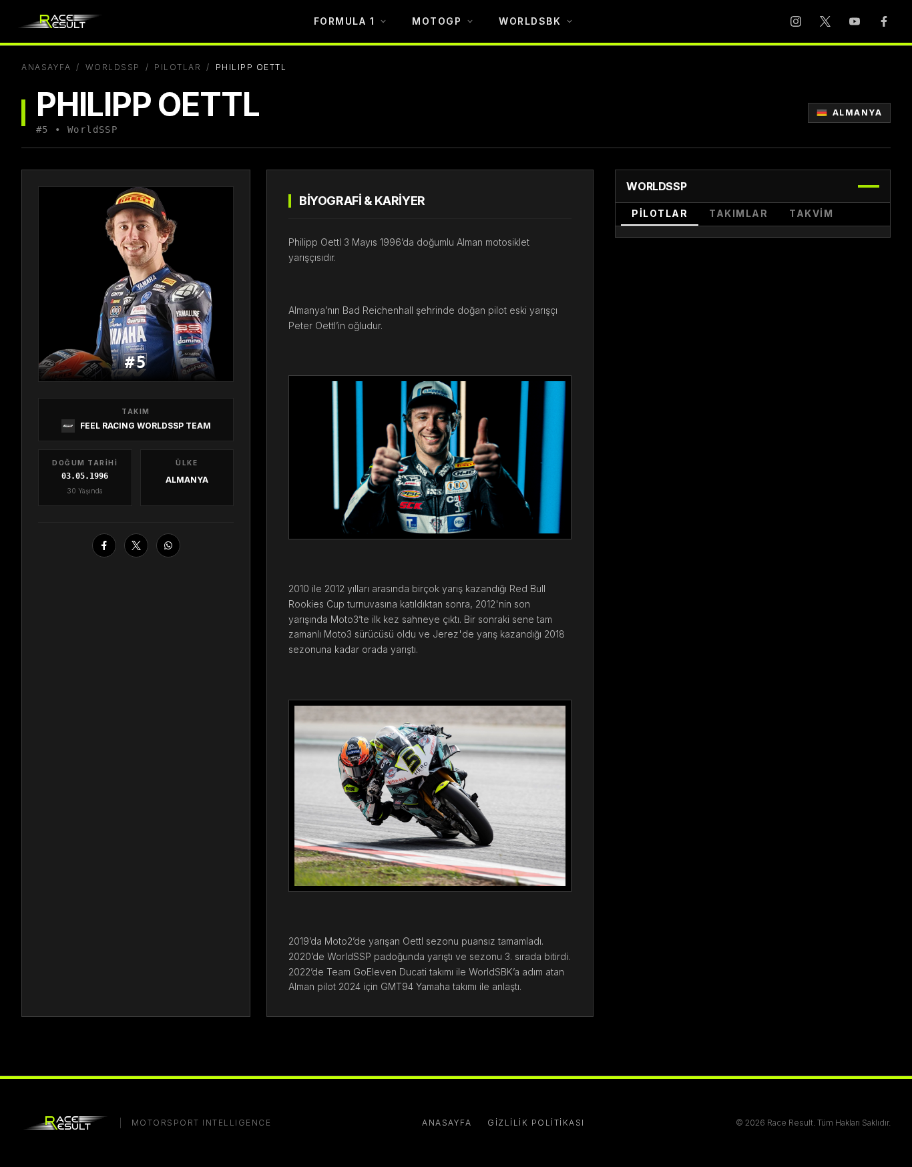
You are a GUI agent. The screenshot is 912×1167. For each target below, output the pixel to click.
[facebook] (884, 21)
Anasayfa (46, 67)
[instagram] (796, 21)
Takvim (811, 213)
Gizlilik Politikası (536, 1123)
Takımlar (738, 213)
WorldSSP (112, 67)
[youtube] (855, 21)
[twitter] (825, 21)
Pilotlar (177, 67)
